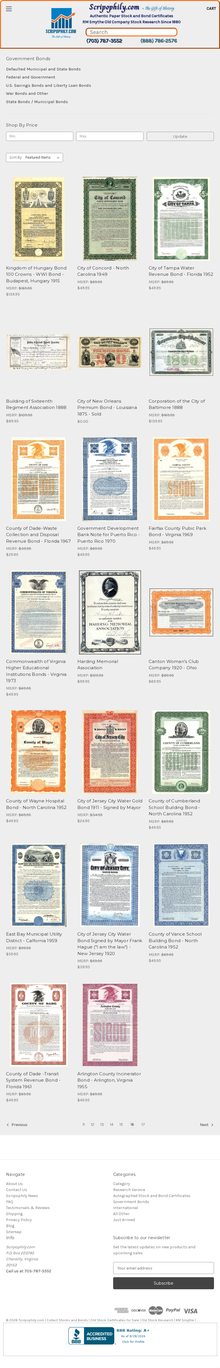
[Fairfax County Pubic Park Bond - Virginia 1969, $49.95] (181, 479)
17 (143, 1124)
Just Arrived (124, 1219)
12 (92, 1124)
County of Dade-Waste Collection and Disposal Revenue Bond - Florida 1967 (38, 534)
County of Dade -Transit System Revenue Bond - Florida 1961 (33, 1080)
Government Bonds (131, 1201)
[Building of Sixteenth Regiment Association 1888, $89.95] (38, 352)
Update (180, 136)
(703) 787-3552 (104, 41)
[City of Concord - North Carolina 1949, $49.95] (110, 219)
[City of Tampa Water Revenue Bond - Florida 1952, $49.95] (181, 219)
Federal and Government (30, 77)
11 (83, 1124)
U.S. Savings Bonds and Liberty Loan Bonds (48, 85)
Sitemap (13, 1231)
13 (102, 1124)
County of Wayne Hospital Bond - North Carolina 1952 (36, 804)
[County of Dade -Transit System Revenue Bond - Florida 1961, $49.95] (38, 1025)
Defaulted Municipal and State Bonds (43, 69)
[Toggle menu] (9, 9)
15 (121, 1124)
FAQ (9, 1201)
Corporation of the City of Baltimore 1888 (177, 404)
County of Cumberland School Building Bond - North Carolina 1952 (174, 807)
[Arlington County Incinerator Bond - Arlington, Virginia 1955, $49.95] (110, 1025)
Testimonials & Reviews (28, 1207)
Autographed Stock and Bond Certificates (151, 1195)
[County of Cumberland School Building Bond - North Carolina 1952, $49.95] (181, 752)
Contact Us (16, 1189)
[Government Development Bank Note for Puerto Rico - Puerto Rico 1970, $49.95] (110, 479)
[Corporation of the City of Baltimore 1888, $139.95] (181, 352)
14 (111, 1124)
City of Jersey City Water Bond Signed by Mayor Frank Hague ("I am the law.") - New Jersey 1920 (109, 943)
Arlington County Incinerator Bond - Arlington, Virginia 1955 (109, 1080)
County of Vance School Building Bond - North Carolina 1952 (175, 940)
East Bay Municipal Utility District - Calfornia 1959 (34, 937)
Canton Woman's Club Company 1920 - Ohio (174, 665)
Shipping (14, 1213)
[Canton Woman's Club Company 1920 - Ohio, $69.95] (181, 612)
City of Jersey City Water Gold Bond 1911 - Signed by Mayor (110, 804)
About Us (14, 1183)
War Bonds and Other (27, 93)
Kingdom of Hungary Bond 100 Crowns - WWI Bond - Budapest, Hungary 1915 (36, 274)
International (125, 1207)
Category (121, 1183)
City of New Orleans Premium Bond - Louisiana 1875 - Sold (107, 407)
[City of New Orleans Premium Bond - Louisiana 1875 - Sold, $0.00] (110, 352)
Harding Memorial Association (97, 665)
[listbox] (44, 157)
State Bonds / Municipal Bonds (37, 101)
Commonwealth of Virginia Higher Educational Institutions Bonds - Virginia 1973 (36, 671)
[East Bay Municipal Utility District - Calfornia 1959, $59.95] (38, 885)
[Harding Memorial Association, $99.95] (110, 612)
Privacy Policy (19, 1219)
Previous (19, 1125)
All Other (121, 1213)
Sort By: (15, 157)
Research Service (129, 1189)
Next (204, 1125)
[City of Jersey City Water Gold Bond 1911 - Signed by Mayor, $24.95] (110, 752)
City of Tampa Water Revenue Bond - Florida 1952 (181, 271)
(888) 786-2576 (158, 41)
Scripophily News (22, 1195)
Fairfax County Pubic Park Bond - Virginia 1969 (177, 531)
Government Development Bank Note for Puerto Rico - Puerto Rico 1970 (108, 534)
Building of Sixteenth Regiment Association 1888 (36, 404)
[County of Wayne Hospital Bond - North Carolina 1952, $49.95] (38, 752)
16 (132, 1124)
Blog (10, 1225)
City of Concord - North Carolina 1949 (103, 271)
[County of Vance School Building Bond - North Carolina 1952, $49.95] (181, 885)
